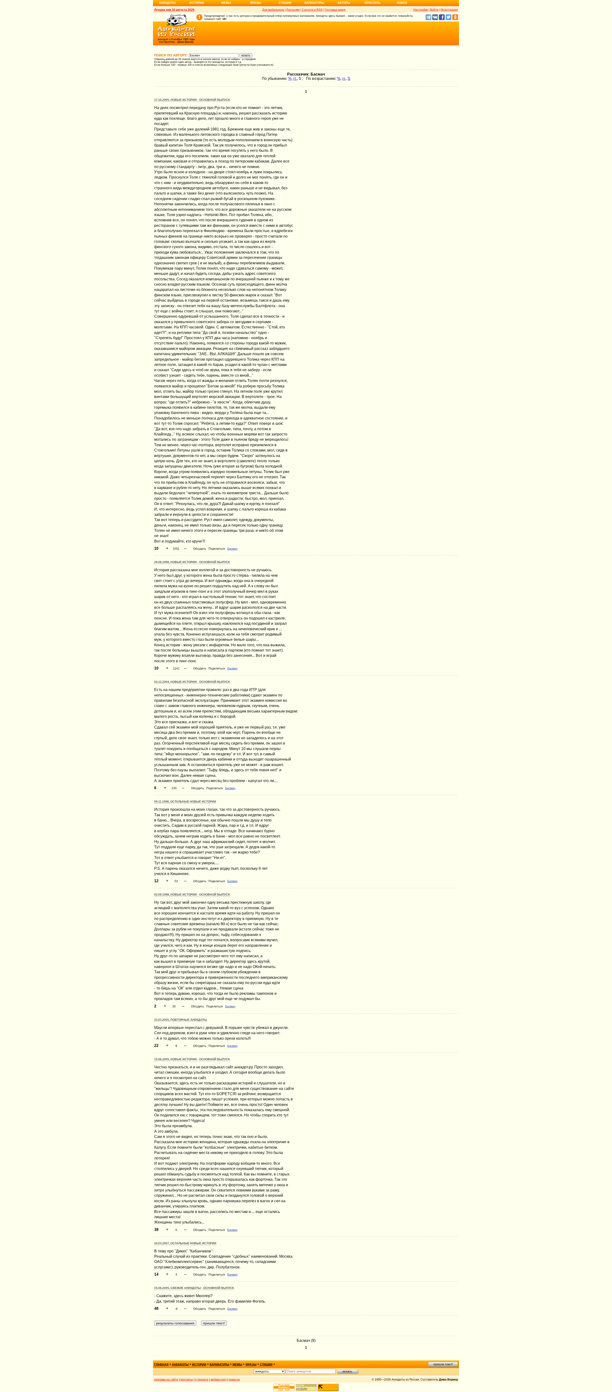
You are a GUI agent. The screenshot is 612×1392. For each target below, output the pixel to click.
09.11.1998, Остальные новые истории (185, 801)
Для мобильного (273, 9)
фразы (251, 1364)
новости (234, 1379)
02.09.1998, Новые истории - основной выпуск (192, 894)
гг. (295, 78)
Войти (434, 9)
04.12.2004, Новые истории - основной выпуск (192, 682)
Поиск (402, 3)
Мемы (226, 3)
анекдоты (180, 1364)
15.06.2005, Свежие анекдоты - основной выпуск (194, 1288)
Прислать (373, 3)
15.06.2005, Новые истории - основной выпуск (192, 1059)
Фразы (255, 3)
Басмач (232, 548)
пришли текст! (443, 1364)
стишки (266, 1364)
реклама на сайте (166, 1379)
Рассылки (293, 9)
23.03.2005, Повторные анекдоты (180, 1020)
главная (161, 1364)
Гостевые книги (335, 9)
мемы (237, 1364)
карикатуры (219, 1364)
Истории (197, 3)
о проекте (201, 1379)
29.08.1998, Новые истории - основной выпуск (192, 562)
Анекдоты (167, 3)
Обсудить (199, 548)
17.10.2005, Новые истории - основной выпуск (192, 100)
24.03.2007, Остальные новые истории (185, 1243)
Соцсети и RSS (312, 9)
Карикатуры (314, 3)
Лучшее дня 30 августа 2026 (174, 9)
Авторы (343, 3)
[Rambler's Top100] (284, 1387)
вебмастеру (219, 1379)
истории (199, 1364)
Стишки (285, 3)
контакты (186, 1379)
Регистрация (449, 9)
